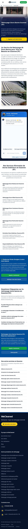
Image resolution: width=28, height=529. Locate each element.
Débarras (3, 473)
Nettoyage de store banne (7, 5)
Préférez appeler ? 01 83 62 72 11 (19, 157)
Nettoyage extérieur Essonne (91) (9, 388)
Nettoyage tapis (5, 463)
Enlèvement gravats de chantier (9, 479)
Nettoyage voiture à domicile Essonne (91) (11, 407)
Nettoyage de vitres (6, 481)
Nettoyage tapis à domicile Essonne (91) (11, 404)
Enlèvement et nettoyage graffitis (9, 476)
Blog (2, 444)
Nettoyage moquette (6, 466)
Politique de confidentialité (7, 526)
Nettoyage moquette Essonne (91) (9, 398)
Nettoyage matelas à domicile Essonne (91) (12, 394)
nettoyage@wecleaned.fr (11, 510)
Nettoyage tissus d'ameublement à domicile (12, 455)
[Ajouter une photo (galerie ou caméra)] (3, 153)
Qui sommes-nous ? (6, 436)
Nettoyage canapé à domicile (8, 458)
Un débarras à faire (7, 149)
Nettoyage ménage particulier (9, 497)
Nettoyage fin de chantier (7, 494)
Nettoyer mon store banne (14, 279)
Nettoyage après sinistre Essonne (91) (10, 378)
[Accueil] (12, 2)
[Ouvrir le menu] (3, 2)
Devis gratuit (23, 2)
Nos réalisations (5, 441)
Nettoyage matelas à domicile (8, 460)
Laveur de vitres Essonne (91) (8, 375)
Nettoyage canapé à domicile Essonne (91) (11, 382)
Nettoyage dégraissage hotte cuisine (10, 489)
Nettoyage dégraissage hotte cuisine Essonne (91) (13, 385)
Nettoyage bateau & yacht (8, 471)
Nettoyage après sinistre (7, 484)
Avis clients (4, 438)
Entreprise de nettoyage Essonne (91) (10, 372)
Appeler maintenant (14, 275)
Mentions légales (5, 524)
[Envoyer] (24, 153)
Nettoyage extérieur (6, 492)
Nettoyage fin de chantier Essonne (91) (10, 391)
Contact (3, 446)
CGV (12, 524)
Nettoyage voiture (5, 468)
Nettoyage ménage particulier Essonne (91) (12, 401)
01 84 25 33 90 (9, 506)
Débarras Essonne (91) (6, 369)
